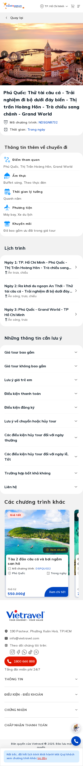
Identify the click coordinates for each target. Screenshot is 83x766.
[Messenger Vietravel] (36, 652)
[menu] (79, 6)
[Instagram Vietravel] (12, 652)
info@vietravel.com (24, 638)
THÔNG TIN (13, 679)
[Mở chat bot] (76, 728)
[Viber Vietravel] (24, 652)
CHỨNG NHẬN (15, 710)
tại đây (42, 758)
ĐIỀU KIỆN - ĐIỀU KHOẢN (23, 694)
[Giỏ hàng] (73, 6)
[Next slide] (78, 54)
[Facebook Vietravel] (18, 652)
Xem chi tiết (57, 592)
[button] (41, 757)
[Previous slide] (4, 54)
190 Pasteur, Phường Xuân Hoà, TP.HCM (40, 631)
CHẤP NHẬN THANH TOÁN (25, 725)
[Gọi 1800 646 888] (76, 741)
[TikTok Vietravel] (30, 652)
